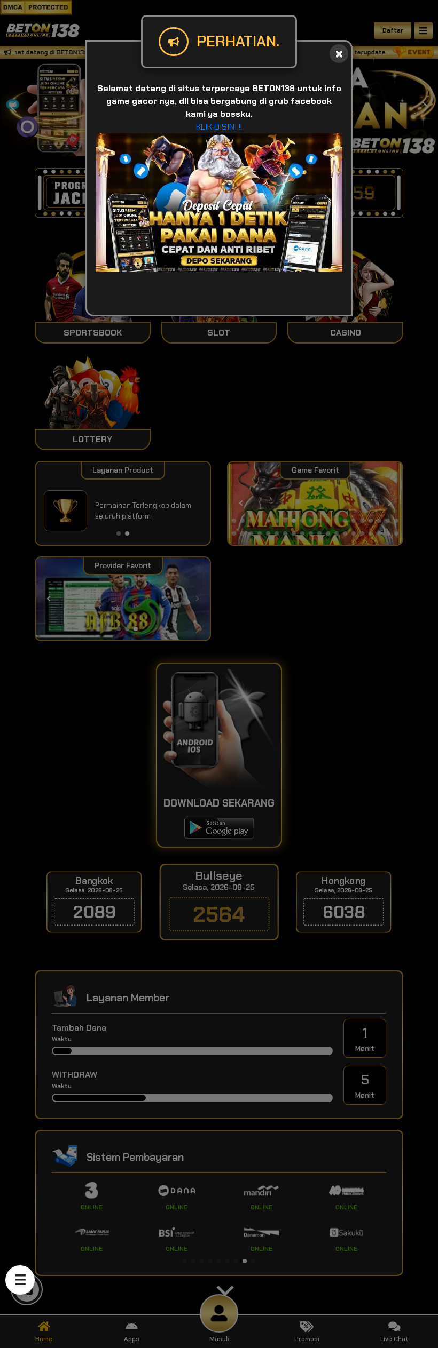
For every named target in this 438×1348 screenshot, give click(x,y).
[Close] (339, 53)
